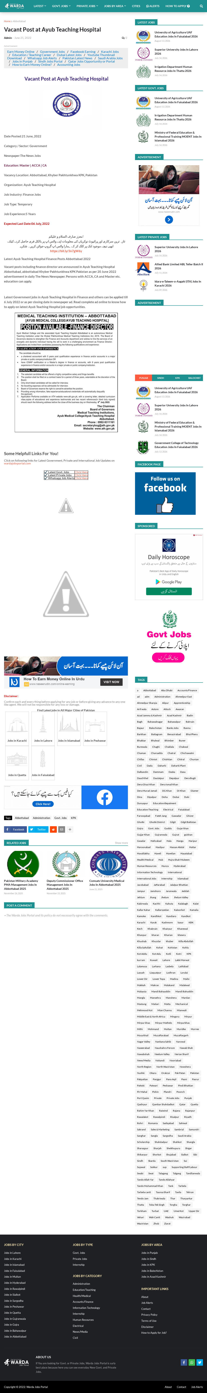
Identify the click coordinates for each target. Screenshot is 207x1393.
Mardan (186, 997)
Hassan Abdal (177, 847)
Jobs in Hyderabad (14, 1282)
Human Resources (146, 865)
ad (138, 696)
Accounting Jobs (68, 64)
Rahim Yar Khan (145, 1110)
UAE (166, 1211)
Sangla (154, 1135)
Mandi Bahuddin (184, 991)
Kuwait (153, 960)
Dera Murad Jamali (147, 790)
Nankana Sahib (163, 1041)
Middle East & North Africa (151, 1016)
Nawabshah (143, 1054)
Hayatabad (186, 853)
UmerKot (179, 1211)
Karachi (141, 922)
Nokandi (160, 1060)
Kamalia (194, 909)
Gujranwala (161, 834)
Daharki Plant (178, 765)
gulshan (188, 834)
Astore (154, 709)
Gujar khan (183, 828)
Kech (140, 928)
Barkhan (141, 734)
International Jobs (146, 878)
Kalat (196, 903)
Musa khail (142, 1035)
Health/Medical (145, 859)
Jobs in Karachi (12, 1258)
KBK (191, 922)
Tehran (190, 1192)
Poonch (180, 1091)
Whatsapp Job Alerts (42, 58)
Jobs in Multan (12, 1276)
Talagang (163, 1173)
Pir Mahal (142, 1091)
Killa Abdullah (185, 941)
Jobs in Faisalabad (14, 1270)
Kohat (159, 947)
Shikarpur (142, 1154)
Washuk (169, 1217)
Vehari (140, 1217)
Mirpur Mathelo (163, 1022)
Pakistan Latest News (77, 58)
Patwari (154, 1085)
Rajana (176, 1110)
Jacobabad (143, 884)
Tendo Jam (142, 1198)
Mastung (141, 1003)
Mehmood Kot (144, 1010)
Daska (172, 771)
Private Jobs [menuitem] (86, 6)
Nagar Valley (143, 1041)
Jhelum (165, 897)
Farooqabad (143, 815)
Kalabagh (183, 903)
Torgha (173, 1204)
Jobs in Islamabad (14, 1264)
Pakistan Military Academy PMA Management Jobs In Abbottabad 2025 (21, 884)
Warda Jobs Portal (37, 1387)
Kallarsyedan (162, 909)
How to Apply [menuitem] (176, 6)
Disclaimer (147, 1326)
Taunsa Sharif (163, 1192)
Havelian (170, 853)
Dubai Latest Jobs (69, 55)
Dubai (176, 796)
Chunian (194, 759)
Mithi (140, 1029)
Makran (155, 985)
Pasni (184, 1079)
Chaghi (156, 746)
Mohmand (153, 1029)
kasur (181, 922)
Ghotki (140, 822)
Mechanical (181, 1003)
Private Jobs (173, 1098)
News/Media (143, 1060)
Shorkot (157, 1154)
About (144, 1297)
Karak (153, 922)
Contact (146, 1308)
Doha (165, 796)
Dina (139, 796)
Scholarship (143, 1141)
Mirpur (188, 1016)
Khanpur (142, 934)
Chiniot (153, 759)
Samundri (194, 1129)
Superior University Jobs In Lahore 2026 (176, 51)
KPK (73, 818)
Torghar (186, 1204)
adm (147, 696)
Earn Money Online (20, 51)
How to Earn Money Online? (32, 64)
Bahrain (190, 721)
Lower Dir (142, 978)
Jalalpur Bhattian (179, 884)
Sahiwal (183, 1123)
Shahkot (177, 1141)
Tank (170, 1185)
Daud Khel (142, 778)
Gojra (140, 828)
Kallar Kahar (143, 909)
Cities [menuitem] (136, 6)
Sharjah (157, 1148)
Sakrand (141, 1129)
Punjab (143, 378)
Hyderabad (180, 865)
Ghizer (190, 815)
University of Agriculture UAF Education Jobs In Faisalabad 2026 (176, 34)
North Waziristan (165, 1066)
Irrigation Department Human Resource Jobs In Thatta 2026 (173, 68)
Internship (166, 878)
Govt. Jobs (60, 818)
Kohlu (185, 947)
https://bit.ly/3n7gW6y (66, 251)
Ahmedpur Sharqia (147, 702)
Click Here (81, 472)
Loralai (184, 972)
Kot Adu (156, 953)
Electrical (168, 809)
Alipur (165, 702)
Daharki (162, 765)
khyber (169, 941)
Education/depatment (164, 803)
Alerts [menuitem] (154, 6)
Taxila (178, 1192)
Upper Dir (194, 1211)
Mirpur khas (143, 1022)
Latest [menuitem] (38, 6)
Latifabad (183, 966)
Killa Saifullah (144, 947)
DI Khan (181, 790)
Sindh (160, 378)
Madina (174, 978)
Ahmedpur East (183, 696)
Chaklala (169, 746)
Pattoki (141, 1085)
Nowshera (185, 1066)
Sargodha (168, 1135)
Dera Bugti (190, 778)
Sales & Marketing (160, 1129)
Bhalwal (155, 740)
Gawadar (176, 815)
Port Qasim (143, 1098)
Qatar (182, 1104)
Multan (168, 1029)
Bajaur (140, 727)
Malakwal (185, 985)
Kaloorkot (179, 909)
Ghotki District (157, 822)
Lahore (166, 960)
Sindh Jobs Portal (50, 61)
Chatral (171, 753)
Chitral (181, 759)
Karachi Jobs (110, 51)
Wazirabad (184, 1217)
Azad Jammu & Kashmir (149, 715)
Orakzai (165, 1072)
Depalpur (174, 778)
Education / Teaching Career (31, 55)
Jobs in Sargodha (13, 1300)
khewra (182, 934)
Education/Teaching (147, 809)
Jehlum (141, 897)
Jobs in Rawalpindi (14, 1288)
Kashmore (167, 922)
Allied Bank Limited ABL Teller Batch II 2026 (179, 266)
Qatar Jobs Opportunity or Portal (91, 61)
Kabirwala (142, 903)
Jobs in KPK (148, 1264)
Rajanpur (190, 1110)
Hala (169, 840)
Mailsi (186, 978)
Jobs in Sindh (148, 1258)
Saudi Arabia (184, 1135)
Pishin (155, 1091)
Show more (121, 842)
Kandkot (185, 916)
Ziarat (167, 1223)
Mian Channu (164, 1010)
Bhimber (169, 740)
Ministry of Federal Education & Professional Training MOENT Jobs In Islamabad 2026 (178, 136)
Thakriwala (159, 1198)
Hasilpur (160, 847)
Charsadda (157, 753)
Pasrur (195, 1079)
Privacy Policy (149, 1314)
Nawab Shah (186, 1047)
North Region (144, 1066)
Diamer (195, 790)
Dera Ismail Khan (169, 784)
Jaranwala (171, 891)
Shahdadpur (161, 1141)
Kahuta (169, 903)
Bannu (187, 727)
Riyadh (188, 1116)
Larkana (156, 966)
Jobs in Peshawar (14, 1306)
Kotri (179, 953)
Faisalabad (184, 809)
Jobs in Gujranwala (15, 1318)
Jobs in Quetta (12, 1312)
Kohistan (172, 947)
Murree (195, 1029)
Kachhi (156, 903)
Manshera (171, 997)
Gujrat (175, 834)
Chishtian (167, 759)
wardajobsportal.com (17, 463)
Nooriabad (175, 1060)
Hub (160, 859)
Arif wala (141, 709)
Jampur (141, 891)
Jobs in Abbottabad (15, 1336)
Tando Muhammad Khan (150, 1185)
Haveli (157, 853)
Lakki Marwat (182, 960)
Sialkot (184, 1154)
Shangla (191, 1141)
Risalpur (174, 1116)
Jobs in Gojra (11, 1324)
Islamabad (182, 878)
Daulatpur (158, 778)
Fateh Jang (161, 815)
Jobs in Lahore (12, 1252)
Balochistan (155, 727)
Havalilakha (143, 853)
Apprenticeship (182, 702)
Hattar (192, 847)
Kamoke (141, 916)
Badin (190, 715)
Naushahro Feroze (165, 1047)
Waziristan (142, 1223)
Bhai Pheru (192, 734)
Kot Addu (142, 953)
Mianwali (182, 1010)
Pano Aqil (171, 1079)
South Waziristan (170, 1160)
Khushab (142, 941)
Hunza (165, 865)
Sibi (195, 1154)
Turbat (155, 1211)
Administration (41, 818)
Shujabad (171, 1154)
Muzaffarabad (161, 1035)
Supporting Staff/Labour (184, 1167)
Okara (153, 1072)
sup (165, 1167)
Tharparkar (186, 1198)
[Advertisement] (66, 687)
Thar (172, 1198)
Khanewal (182, 928)
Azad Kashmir (174, 715)
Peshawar (168, 1085)
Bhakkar (141, 740)
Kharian (168, 934)
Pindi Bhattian (185, 1085)
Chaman (141, 753)
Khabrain (152, 928)
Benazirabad (174, 734)
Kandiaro (171, 916)
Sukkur (154, 1167)
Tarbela (182, 1185)
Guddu (168, 828)
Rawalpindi (159, 1116)
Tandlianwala (193, 1173)
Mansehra (155, 997)
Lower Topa (159, 978)
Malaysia (141, 991)
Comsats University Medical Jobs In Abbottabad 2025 (106, 883)
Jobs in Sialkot (12, 1294)
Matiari (155, 1003)
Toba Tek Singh (157, 1204)
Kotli (168, 953)
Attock (167, 709)
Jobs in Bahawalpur (15, 1330)
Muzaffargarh (181, 1035)
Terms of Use (148, 1320)
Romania (153, 1123)
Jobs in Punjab (22, 61)
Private (158, 1098)
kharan (155, 934)
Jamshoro (155, 891)
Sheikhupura (173, 1148)
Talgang (177, 1173)
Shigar (188, 1148)
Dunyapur (142, 803)
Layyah (141, 972)
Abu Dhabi (166, 690)
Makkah (141, 985)
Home (7, 21)
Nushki (141, 1072)
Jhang (153, 897)
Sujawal (141, 1167)
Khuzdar (156, 941)
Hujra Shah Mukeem (179, 859)
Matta (167, 1003)
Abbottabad (19, 21)
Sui (185, 1160)
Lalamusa (142, 966)
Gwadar (141, 840)
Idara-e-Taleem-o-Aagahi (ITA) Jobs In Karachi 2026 (178, 283)
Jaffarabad (159, 884)
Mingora (174, 1016)
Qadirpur (142, 1104)
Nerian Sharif (182, 1054)
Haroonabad (144, 847)
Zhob (156, 1223)
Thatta (140, 1204)
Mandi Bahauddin (160, 991)
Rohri (140, 1123)
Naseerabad (143, 1047)
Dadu (150, 765)
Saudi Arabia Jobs (110, 58)
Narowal (180, 1041)
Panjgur (157, 1079)
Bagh (140, 721)
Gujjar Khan (143, 834)
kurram (141, 960)
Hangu (180, 840)
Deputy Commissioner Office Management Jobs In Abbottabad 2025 (65, 884)
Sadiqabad (168, 1123)
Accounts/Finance (187, 690)
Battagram (156, 734)
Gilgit (173, 822)
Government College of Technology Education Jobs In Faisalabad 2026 (177, 445)
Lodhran (170, 972)
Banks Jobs (172, 727)
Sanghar (141, 1135)
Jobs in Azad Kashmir (153, 1276)
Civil (139, 765)
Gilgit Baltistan (188, 822)
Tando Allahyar (167, 1179)
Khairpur (167, 928)
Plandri (167, 1091)
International (175, 872)
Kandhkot (156, 916)
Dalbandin (142, 771)
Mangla (141, 997)
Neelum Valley (162, 1054)
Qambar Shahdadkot (163, 1104)
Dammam (158, 771)
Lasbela (169, 966)
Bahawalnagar (155, 721)
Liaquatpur (155, 972)
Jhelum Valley (181, 897)
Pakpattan (142, 1079)
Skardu (152, 1160)
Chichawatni (187, 753)
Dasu (183, 771)
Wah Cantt (154, 1217)
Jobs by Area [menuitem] (113, 6)
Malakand (169, 985)
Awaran (180, 709)
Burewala (142, 746)
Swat (150, 1173)
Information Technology (150, 872)
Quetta (194, 1104)
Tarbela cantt (144, 1192)
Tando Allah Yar (145, 1179)
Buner (182, 740)
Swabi (140, 1173)
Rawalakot (142, 1116)
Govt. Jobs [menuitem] (60, 6)
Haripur (193, 840)
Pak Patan (180, 1072)
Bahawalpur (174, 721)
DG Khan (167, 790)
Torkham (142, 1211)
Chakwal (183, 746)
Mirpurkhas (183, 1022)
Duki (186, 796)
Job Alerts (147, 1302)
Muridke (181, 1029)
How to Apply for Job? (154, 1332)
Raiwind (163, 1110)
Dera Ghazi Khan (146, 784)
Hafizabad (156, 840)
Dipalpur (152, 796)
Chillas (140, 759)
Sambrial (179, 1129)
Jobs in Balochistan (152, 1270)
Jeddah (185, 891)
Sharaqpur (142, 1148)
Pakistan (194, 1072)
